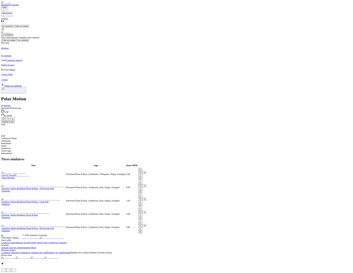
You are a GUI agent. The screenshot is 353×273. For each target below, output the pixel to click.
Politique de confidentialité (58, 252)
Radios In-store (23, 243)
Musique (5, 5)
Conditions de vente (38, 252)
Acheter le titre (8, 122)
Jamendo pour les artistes (12, 247)
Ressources (7, 13)
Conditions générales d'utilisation (15, 252)
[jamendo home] (6, 2)
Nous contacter (60, 243)
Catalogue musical (9, 243)
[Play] (13, 90)
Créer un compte (21, 26)
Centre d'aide (48, 243)
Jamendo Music (29, 247)
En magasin (14, 5)
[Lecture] (140, 169)
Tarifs (4, 7)
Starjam (7, 105)
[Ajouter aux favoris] (3, 118)
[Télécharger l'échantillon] (12, 118)
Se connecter (7, 26)
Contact (4, 18)
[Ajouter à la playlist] (8, 118)
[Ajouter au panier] (140, 178)
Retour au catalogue (13, 86)
